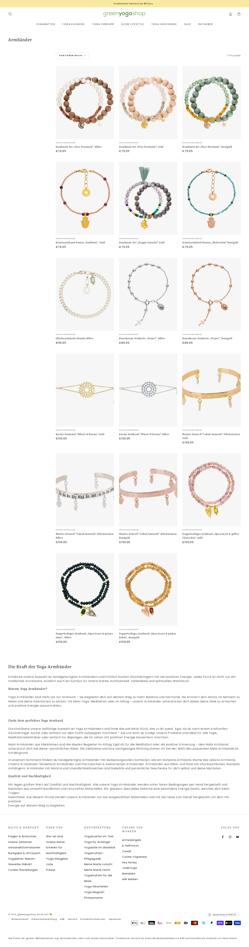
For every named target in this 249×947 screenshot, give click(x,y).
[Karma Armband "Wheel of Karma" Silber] (148, 390)
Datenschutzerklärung (44, 919)
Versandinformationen (24, 847)
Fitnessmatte (93, 898)
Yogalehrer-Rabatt (21, 859)
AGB (62, 919)
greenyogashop (26, 914)
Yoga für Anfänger (97, 842)
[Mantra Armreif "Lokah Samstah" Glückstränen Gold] (211, 390)
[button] (10, 14)
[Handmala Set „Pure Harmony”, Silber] (85, 102)
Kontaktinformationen (92, 919)
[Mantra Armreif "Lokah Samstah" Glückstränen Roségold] (148, 489)
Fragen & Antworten (22, 836)
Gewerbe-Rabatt (20, 864)
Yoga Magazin (94, 892)
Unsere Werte (55, 842)
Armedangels (131, 840)
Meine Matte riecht (97, 870)
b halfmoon (130, 845)
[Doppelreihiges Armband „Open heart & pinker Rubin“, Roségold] (148, 589)
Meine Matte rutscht (98, 864)
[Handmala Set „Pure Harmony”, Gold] (148, 102)
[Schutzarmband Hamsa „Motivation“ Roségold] (211, 198)
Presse (50, 870)
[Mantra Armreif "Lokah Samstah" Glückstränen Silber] (85, 489)
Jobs (49, 864)
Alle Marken (130, 879)
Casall (126, 851)
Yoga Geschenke (96, 886)
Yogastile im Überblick (99, 847)
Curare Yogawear (134, 857)
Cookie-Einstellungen (23, 870)
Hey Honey (129, 862)
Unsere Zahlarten (20, 842)
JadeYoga (129, 868)
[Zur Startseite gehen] (124, 14)
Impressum (115, 919)
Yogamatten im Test (99, 836)
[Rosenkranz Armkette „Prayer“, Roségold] (211, 294)
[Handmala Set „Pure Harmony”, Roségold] (211, 102)
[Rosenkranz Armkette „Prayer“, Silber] (148, 294)
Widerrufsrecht (19, 919)
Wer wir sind (54, 836)
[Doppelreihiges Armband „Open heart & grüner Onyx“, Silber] (85, 589)
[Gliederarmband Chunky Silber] (85, 294)
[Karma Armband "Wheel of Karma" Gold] (85, 390)
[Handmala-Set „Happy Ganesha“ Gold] (148, 198)
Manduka (128, 873)
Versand (72, 919)
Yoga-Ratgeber (57, 859)
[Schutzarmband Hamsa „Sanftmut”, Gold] (85, 198)
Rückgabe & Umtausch (24, 853)
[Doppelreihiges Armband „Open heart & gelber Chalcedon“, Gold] (211, 489)
